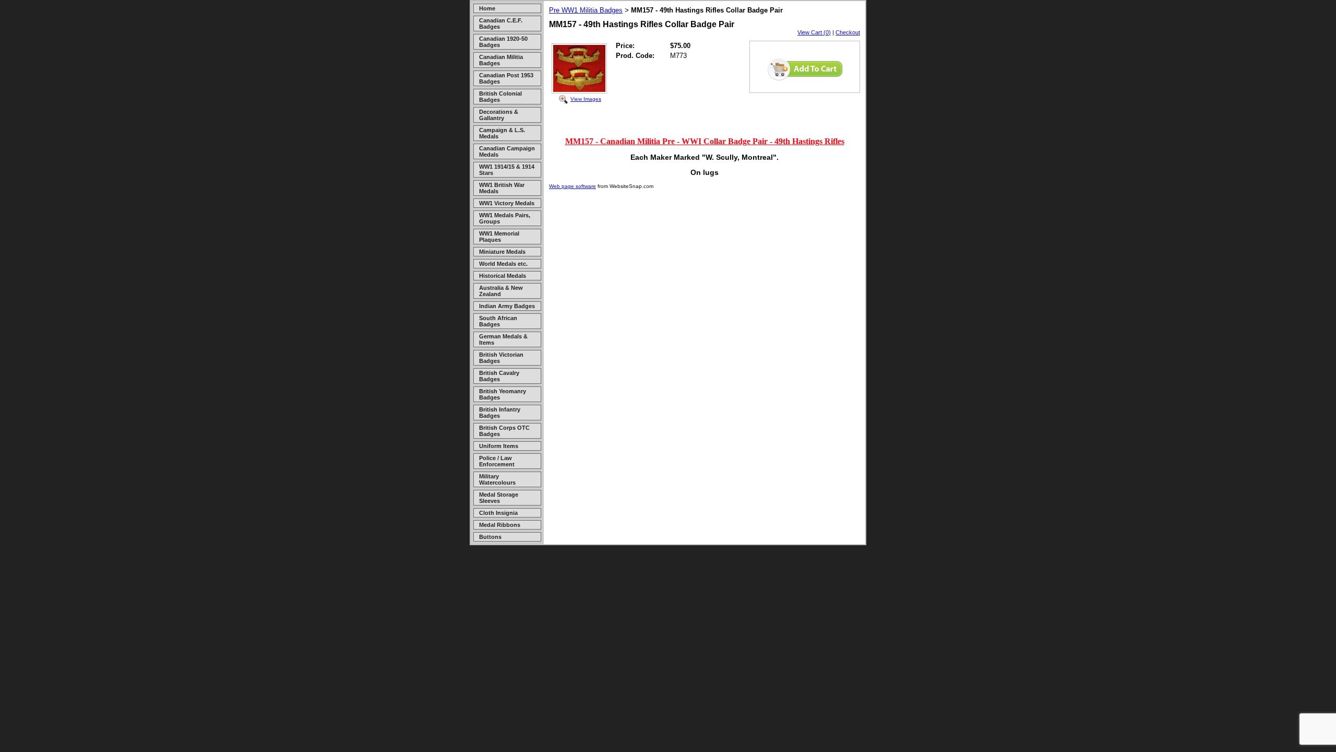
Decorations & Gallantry (498, 115)
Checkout (848, 32)
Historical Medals (502, 276)
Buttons (490, 537)
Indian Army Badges (507, 306)
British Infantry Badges (499, 412)
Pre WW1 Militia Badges (586, 10)
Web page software (572, 186)
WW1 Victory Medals (506, 203)
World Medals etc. (503, 264)
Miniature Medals (502, 252)
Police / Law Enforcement (497, 461)
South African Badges (498, 321)
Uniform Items (498, 446)
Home (487, 8)
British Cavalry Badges (499, 376)
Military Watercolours (497, 479)
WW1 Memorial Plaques (499, 236)
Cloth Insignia (498, 513)
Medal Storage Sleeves (498, 497)
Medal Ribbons (499, 525)
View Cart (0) (814, 32)
